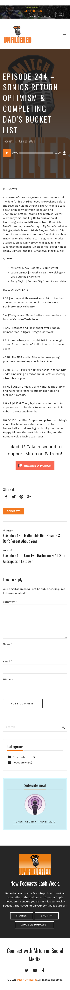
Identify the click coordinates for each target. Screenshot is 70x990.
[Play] (7, 153)
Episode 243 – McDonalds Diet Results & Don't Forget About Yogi (31, 538)
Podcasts (8, 141)
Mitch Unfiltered (27, 979)
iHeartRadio (46, 821)
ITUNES (21, 915)
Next (6, 550)
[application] (35, 153)
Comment (10, 601)
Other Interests (22, 757)
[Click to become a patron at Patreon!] (35, 465)
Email (7, 661)
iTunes (18, 821)
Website (8, 679)
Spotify (30, 821)
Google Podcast (34, 924)
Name (7, 644)
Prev (9, 530)
